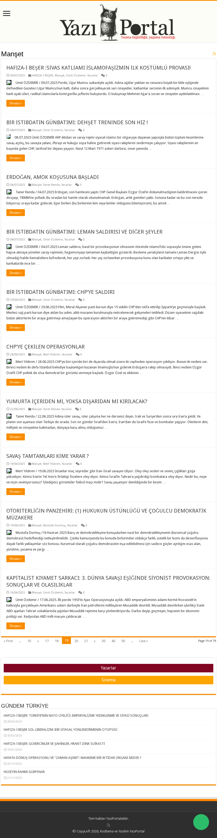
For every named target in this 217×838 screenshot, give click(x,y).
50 (123, 641)
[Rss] (108, 825)
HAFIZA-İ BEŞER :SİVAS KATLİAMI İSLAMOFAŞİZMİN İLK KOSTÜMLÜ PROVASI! (98, 68)
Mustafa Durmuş (54, 525)
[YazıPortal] (108, 21)
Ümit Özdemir (76, 75)
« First (8, 641)
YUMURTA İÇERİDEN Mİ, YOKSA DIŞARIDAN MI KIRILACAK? (76, 401)
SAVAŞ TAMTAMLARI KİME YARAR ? (47, 456)
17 (47, 641)
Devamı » (16, 103)
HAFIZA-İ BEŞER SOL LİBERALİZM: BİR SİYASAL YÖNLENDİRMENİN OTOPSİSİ (60, 730)
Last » (143, 641)
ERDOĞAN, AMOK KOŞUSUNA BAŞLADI (52, 177)
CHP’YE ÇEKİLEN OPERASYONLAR (45, 346)
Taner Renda (51, 185)
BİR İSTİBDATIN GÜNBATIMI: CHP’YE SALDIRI (60, 292)
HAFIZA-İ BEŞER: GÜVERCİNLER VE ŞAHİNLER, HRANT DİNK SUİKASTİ (54, 744)
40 (113, 641)
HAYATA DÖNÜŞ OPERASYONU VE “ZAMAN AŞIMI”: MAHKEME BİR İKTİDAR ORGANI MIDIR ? (72, 758)
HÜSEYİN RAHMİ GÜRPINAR (24, 772)
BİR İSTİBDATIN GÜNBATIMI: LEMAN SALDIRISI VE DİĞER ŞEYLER (84, 232)
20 (76, 641)
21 (86, 641)
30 (103, 641)
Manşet (59, 75)
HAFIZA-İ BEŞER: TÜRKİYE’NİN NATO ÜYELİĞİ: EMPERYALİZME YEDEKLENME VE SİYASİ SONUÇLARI (76, 715)
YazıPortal (113, 818)
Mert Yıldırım (51, 354)
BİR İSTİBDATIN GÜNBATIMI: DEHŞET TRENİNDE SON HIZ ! (77, 122)
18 (56, 641)
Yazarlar (92, 75)
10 (29, 641)
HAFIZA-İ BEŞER (42, 75)
